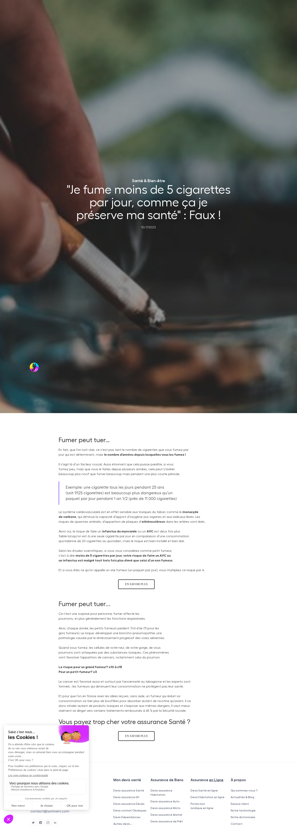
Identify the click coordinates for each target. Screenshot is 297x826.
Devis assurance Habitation (161, 792)
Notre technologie (243, 810)
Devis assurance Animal (166, 814)
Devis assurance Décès (128, 803)
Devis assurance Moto (165, 808)
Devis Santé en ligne (204, 790)
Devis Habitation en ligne (207, 797)
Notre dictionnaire (243, 817)
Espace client (240, 803)
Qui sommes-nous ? (244, 790)
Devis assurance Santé (128, 790)
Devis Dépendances (126, 817)
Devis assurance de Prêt (167, 821)
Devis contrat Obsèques (129, 810)
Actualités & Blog (242, 797)
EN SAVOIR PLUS (136, 584)
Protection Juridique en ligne (202, 805)
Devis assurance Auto (165, 801)
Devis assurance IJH (126, 797)
